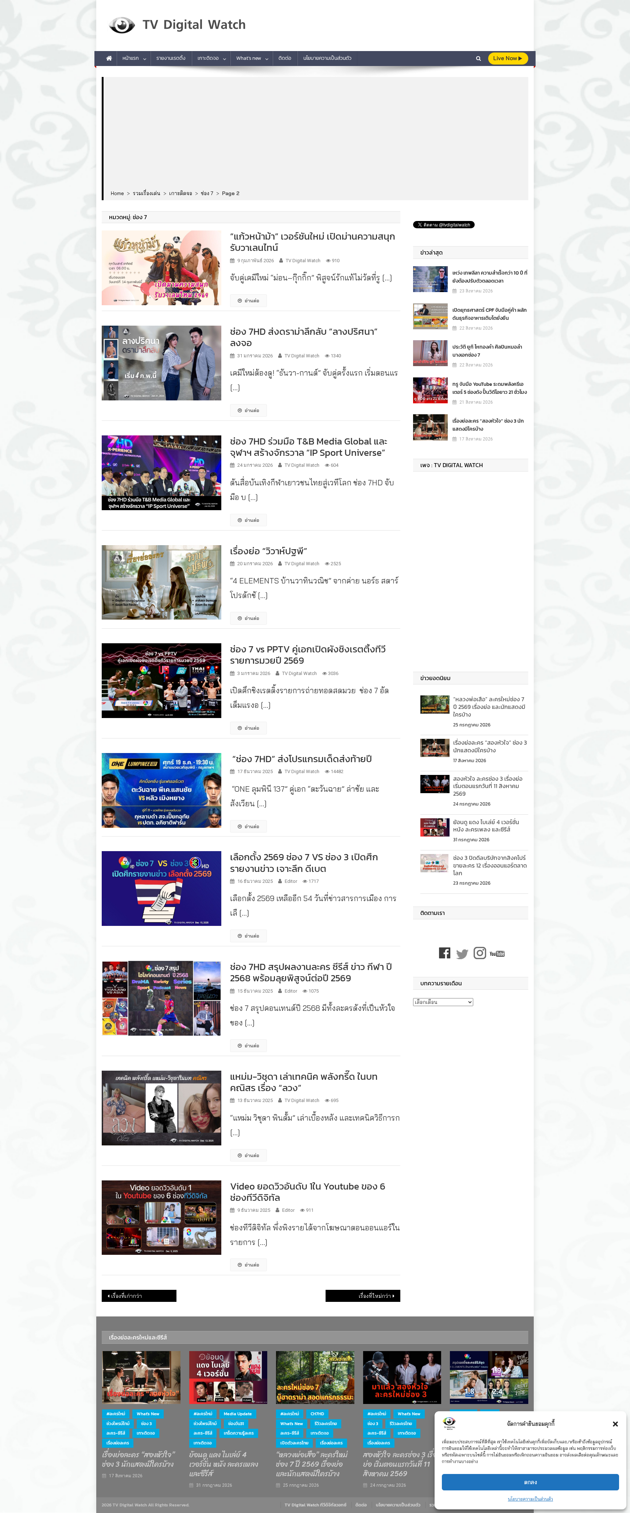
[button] (615, 1424)
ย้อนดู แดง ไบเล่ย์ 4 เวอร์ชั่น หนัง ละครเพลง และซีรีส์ (486, 826)
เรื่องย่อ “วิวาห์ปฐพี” (268, 551)
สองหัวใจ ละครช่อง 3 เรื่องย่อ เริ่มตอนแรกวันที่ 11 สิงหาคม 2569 (487, 786)
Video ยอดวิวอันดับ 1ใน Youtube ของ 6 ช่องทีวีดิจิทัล (307, 1191)
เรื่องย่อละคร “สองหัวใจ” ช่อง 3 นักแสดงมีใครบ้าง (488, 425)
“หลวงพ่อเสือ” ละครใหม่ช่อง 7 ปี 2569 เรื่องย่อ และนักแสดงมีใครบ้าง (489, 707)
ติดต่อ (285, 58)
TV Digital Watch (303, 260)
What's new (148, 1414)
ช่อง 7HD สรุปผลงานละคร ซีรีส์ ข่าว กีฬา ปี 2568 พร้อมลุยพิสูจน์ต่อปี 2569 (311, 972)
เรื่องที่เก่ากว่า (126, 1296)
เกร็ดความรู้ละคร (239, 1433)
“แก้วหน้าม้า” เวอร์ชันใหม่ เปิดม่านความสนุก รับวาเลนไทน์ (312, 242)
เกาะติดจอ (208, 58)
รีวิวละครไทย (326, 1423)
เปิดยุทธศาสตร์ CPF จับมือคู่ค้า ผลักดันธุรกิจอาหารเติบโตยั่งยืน (489, 314)
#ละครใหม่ (115, 1414)
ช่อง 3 (146, 1423)
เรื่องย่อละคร (117, 1443)
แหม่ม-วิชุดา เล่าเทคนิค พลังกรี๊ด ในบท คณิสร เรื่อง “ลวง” (304, 1082)
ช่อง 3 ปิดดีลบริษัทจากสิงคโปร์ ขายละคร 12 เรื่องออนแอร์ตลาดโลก (490, 865)
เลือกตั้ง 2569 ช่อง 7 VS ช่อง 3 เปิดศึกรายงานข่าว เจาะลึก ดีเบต (304, 862)
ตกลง (530, 1482)
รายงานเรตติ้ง (171, 58)
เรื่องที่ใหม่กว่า (375, 1296)
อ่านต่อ (252, 300)
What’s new (248, 58)
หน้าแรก (130, 58)
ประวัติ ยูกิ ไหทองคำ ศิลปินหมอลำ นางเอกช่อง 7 (487, 351)
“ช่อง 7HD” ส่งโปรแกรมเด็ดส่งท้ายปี (301, 759)
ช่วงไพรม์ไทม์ (117, 1423)
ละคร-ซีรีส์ (115, 1433)
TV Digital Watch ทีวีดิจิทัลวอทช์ (315, 1505)
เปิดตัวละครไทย (294, 1443)
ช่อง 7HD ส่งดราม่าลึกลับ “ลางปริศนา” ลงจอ (304, 337)
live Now (505, 58)
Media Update (238, 1414)
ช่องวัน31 (236, 1423)
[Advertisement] (316, 134)
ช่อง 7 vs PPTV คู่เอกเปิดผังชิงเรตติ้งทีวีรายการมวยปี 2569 (308, 654)
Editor (291, 881)
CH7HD (317, 1414)
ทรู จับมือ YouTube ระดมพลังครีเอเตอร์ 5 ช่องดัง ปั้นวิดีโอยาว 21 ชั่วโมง (489, 388)
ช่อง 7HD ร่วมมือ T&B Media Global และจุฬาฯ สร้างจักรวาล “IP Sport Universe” (308, 446)
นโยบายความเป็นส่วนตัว (530, 1499)
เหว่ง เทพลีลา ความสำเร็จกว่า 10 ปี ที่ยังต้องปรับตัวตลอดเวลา (490, 277)
